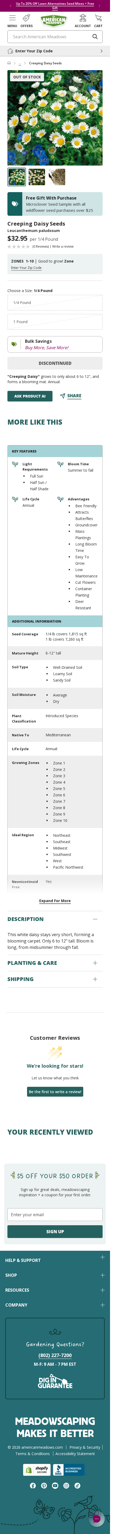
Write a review (62, 246)
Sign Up (55, 1232)
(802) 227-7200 (55, 1355)
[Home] (9, 63)
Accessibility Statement (75, 1453)
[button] (12, 21)
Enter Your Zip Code (26, 268)
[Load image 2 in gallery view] (37, 177)
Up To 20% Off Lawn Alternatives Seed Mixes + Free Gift (55, 5)
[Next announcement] (99, 6)
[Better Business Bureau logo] (70, 1470)
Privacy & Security (84, 1447)
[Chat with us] (97, 1519)
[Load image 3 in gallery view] (57, 177)
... (20, 63)
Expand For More (55, 900)
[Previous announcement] (10, 6)
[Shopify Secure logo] (37, 1470)
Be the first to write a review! (55, 1091)
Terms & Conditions (32, 1453)
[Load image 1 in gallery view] (16, 177)
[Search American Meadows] (95, 36)
